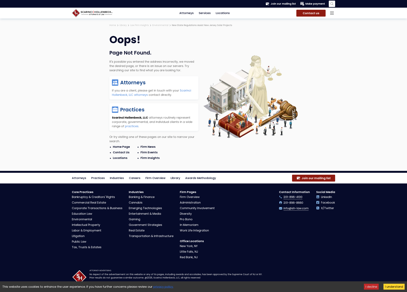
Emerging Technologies (145, 208)
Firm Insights (150, 158)
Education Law (82, 214)
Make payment (315, 4)
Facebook (328, 202)
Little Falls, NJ (189, 252)
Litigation (78, 236)
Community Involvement (197, 208)
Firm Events (149, 152)
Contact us (311, 13)
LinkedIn (326, 197)
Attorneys (186, 13)
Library (123, 25)
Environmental (82, 219)
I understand (394, 287)
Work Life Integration (194, 230)
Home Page (121, 147)
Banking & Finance (142, 197)
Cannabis (135, 202)
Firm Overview (155, 178)
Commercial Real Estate (89, 202)
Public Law (79, 242)
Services (205, 13)
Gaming (134, 219)
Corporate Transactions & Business (97, 208)
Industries (117, 178)
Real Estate (137, 230)
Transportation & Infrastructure (151, 236)
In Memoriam (189, 225)
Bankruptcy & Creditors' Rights (93, 197)
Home (112, 25)
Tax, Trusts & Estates (86, 247)
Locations (223, 13)
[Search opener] (332, 4)
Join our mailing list (283, 4)
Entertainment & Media (145, 214)
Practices (98, 178)
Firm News (148, 147)
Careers (134, 178)
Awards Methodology (200, 178)
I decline (371, 287)
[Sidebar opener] (332, 13)
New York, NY (189, 246)
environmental (160, 25)
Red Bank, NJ (189, 257)
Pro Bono (186, 219)
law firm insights (139, 25)
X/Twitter (327, 208)
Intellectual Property (86, 225)
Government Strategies (145, 225)
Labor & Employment (86, 230)
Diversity (186, 214)
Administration (190, 202)
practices (131, 126)
